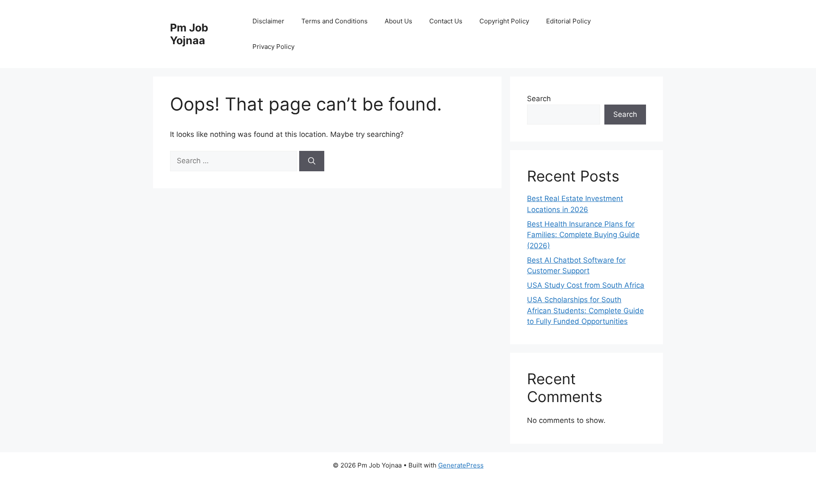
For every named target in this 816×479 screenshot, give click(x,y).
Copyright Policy (504, 21)
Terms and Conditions (334, 21)
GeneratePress (461, 465)
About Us (398, 21)
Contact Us (445, 21)
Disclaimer (268, 21)
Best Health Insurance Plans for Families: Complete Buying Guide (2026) (583, 235)
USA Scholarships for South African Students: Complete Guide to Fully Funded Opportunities (585, 310)
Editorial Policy (568, 21)
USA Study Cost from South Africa (585, 285)
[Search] (311, 161)
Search (539, 98)
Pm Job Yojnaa (189, 34)
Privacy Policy (273, 47)
